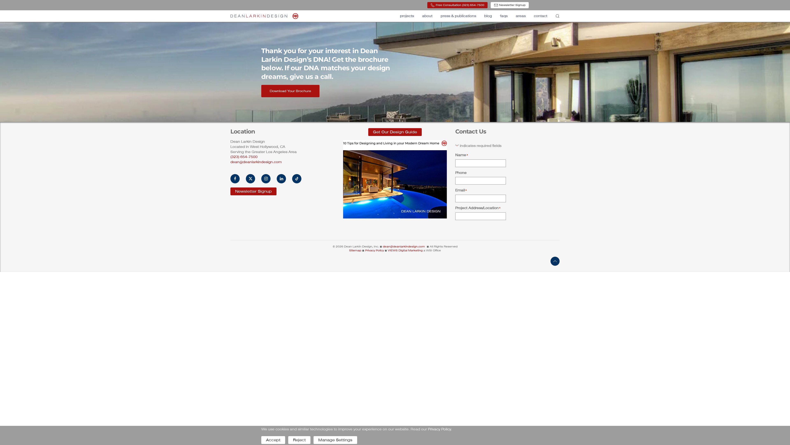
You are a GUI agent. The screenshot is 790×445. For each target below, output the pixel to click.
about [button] (427, 16)
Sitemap (355, 250)
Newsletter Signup (512, 5)
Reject (299, 440)
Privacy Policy (374, 250)
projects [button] (407, 16)
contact (540, 16)
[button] (557, 16)
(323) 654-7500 (244, 157)
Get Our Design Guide (395, 132)
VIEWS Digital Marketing (405, 250)
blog (488, 16)
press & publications (458, 16)
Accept (273, 440)
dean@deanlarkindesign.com (256, 162)
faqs (504, 16)
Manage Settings (335, 440)
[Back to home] (264, 16)
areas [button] (521, 16)
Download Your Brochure (290, 91)
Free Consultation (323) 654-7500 (460, 5)
